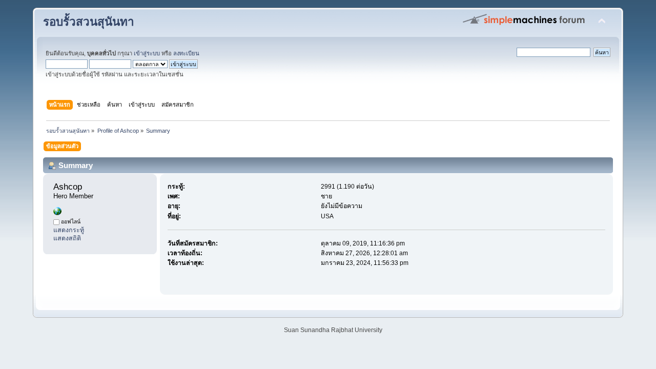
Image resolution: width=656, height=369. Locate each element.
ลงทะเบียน (186, 53)
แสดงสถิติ (67, 238)
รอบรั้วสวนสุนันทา (88, 21)
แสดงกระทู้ (68, 230)
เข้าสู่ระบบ (147, 53)
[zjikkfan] (57, 213)
